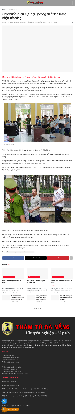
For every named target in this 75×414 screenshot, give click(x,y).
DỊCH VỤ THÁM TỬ (17, 406)
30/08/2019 (5, 22)
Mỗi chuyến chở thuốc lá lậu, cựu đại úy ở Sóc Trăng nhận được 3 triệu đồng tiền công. (31, 77)
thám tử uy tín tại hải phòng (25, 347)
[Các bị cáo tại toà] (37, 122)
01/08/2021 (32, 285)
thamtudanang (11, 252)
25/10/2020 (63, 301)
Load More (37, 308)
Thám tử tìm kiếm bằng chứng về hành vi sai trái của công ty (17, 297)
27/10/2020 (39, 301)
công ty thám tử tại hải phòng (57, 345)
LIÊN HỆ (27, 406)
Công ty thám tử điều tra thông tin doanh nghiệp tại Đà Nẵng (41, 297)
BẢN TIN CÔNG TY (12, 9)
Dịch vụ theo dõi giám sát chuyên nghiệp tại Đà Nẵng (66, 297)
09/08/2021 (8, 285)
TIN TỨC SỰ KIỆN (37, 22)
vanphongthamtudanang (25, 252)
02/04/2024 (60, 285)
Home (4, 9)
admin (54, 285)
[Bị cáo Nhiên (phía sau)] (37, 198)
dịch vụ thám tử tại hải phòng (38, 345)
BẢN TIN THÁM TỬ (26, 22)
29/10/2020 (15, 301)
